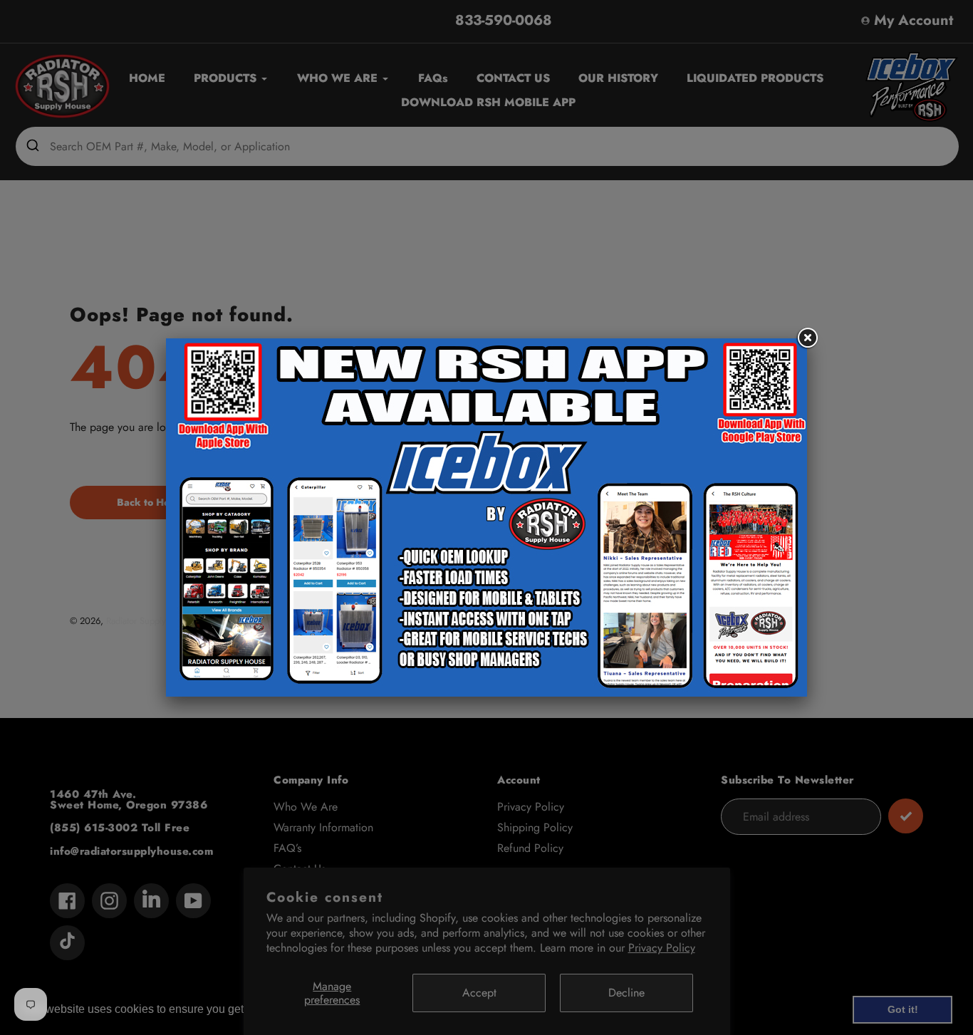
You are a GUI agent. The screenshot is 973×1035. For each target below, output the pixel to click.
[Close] (807, 338)
